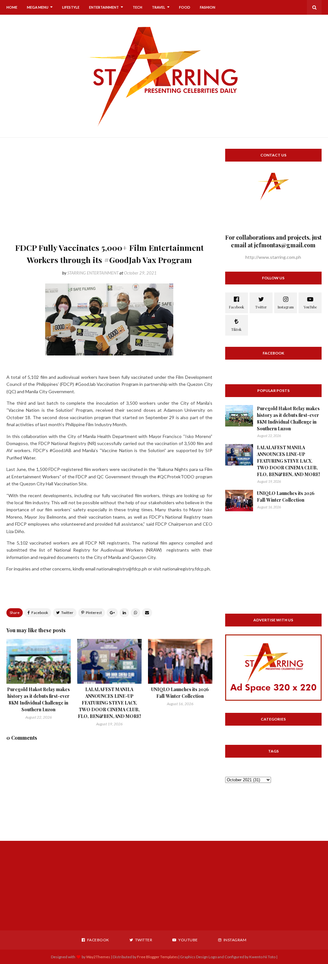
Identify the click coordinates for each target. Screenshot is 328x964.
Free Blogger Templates (157, 956)
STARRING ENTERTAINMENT (93, 272)
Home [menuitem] (11, 7)
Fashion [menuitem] (207, 7)
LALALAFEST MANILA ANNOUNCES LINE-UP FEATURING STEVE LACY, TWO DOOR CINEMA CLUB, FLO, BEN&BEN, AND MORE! (109, 702)
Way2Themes (98, 956)
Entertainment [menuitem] (104, 7)
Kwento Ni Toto (262, 956)
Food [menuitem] (184, 7)
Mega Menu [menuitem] (37, 7)
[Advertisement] (109, 193)
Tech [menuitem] (137, 7)
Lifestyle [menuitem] (70, 7)
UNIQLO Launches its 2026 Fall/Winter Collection (286, 496)
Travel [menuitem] (158, 7)
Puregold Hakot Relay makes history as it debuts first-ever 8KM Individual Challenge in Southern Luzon (288, 418)
